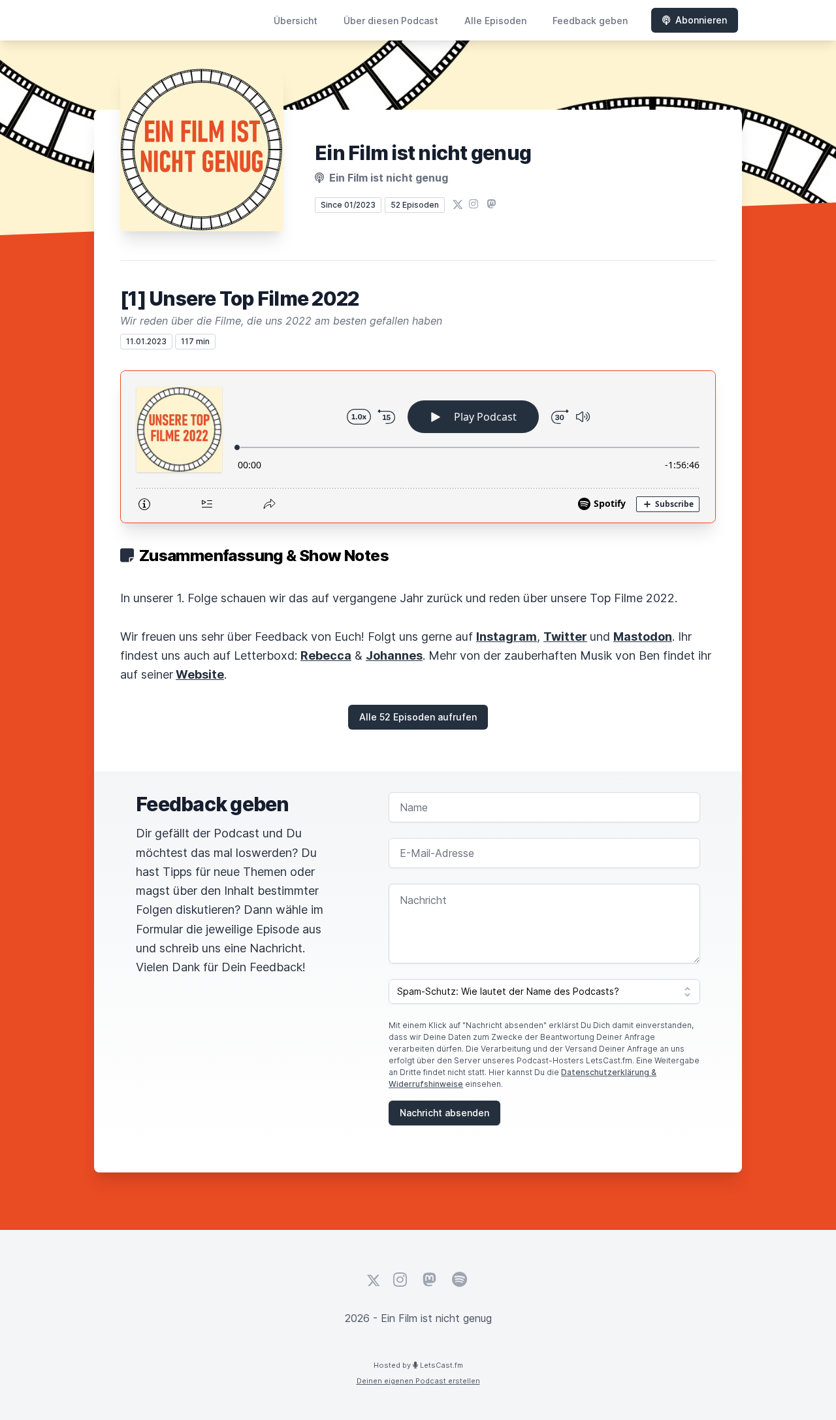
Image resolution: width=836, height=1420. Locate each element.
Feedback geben (590, 20)
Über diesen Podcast (391, 20)
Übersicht (295, 20)
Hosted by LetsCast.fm (418, 1365)
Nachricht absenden (444, 1112)
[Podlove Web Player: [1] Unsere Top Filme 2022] (418, 447)
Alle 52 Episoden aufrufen (418, 716)
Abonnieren (701, 19)
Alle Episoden (495, 20)
